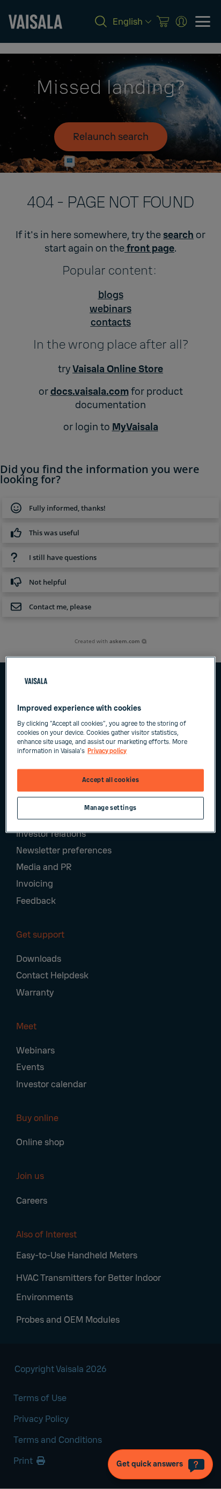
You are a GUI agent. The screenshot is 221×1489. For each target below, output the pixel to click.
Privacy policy (107, 751)
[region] (110, 745)
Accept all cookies (110, 780)
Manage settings (110, 808)
